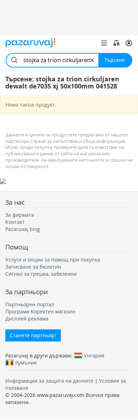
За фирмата (19, 214)
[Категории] (104, 43)
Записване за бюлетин (33, 266)
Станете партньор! (33, 335)
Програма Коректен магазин (40, 311)
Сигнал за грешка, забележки (41, 273)
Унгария (94, 355)
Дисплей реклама (26, 318)
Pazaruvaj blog (22, 229)
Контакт (15, 222)
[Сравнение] (116, 43)
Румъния (26, 362)
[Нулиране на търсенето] (92, 60)
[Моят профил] (128, 43)
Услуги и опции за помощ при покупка (52, 259)
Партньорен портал (29, 304)
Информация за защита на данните (49, 380)
